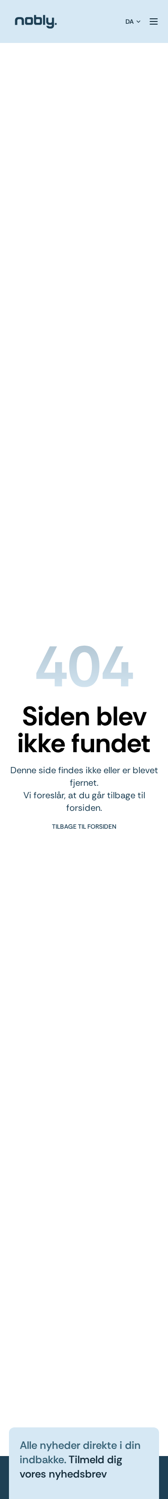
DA (129, 21)
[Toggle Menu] (153, 21)
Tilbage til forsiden (84, 826)
